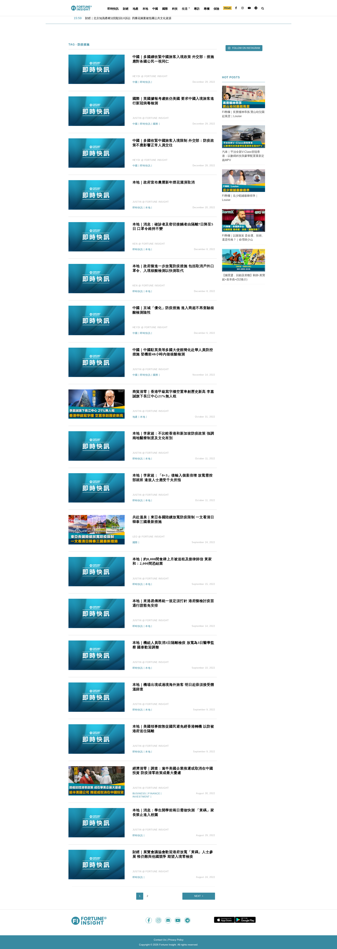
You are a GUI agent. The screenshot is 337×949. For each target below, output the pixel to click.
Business (139, 793)
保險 (216, 8)
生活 (184, 8)
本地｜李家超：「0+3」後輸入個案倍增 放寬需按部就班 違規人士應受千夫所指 (173, 477)
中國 (155, 8)
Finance (154, 793)
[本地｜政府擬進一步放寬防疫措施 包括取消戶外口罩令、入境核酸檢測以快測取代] (96, 278)
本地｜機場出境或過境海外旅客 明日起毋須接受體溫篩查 (173, 687)
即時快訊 (113, 8)
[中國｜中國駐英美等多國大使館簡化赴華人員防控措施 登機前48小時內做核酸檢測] (96, 362)
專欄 (206, 8)
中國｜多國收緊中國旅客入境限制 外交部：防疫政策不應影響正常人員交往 (173, 143)
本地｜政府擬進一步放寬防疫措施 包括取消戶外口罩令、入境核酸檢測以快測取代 (173, 268)
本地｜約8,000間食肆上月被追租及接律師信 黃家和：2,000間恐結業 (172, 561)
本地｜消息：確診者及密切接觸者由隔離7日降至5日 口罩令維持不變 (173, 226)
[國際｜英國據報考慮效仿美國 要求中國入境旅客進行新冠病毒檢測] (96, 110)
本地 (145, 8)
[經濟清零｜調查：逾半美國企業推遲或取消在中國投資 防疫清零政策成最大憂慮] (96, 780)
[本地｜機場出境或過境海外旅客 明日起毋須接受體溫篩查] (96, 696)
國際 (165, 8)
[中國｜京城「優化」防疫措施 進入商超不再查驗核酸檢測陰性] (96, 320)
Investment (141, 796)
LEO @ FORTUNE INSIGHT (149, 536)
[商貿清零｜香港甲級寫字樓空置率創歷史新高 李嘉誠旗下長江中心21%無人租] (96, 403)
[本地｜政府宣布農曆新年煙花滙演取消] (96, 194)
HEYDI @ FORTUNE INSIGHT (150, 76)
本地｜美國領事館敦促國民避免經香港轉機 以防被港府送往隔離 (173, 728)
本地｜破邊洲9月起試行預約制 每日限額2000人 (115, 18)
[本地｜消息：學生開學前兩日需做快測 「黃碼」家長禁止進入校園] (96, 822)
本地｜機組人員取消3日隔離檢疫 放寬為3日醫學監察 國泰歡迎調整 (173, 645)
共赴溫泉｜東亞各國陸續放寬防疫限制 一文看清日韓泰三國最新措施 (173, 519)
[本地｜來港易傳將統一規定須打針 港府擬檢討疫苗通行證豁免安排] (96, 613)
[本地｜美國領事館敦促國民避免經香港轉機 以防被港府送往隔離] (96, 738)
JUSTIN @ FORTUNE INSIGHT (151, 118)
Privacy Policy (175, 939)
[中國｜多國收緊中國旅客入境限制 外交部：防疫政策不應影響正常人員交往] (96, 152)
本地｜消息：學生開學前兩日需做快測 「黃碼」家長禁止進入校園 (173, 812)
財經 (125, 8)
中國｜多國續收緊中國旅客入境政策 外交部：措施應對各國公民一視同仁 (173, 59)
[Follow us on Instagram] (158, 920)
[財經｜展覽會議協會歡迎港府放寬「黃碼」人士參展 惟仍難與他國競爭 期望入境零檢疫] (96, 864)
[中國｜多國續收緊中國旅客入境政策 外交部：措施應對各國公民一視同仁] (96, 69)
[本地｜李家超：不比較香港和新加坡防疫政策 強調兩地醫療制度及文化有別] (96, 445)
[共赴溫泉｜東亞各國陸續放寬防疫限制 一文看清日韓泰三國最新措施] (96, 529)
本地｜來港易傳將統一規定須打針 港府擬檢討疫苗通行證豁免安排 (173, 603)
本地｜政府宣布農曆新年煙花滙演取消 (164, 182)
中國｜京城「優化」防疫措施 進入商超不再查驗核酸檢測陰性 (173, 310)
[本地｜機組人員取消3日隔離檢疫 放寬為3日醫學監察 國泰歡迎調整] (96, 655)
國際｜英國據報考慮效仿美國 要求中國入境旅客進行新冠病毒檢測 (173, 101)
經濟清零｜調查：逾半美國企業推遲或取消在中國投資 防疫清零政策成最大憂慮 (173, 770)
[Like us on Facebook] (149, 920)
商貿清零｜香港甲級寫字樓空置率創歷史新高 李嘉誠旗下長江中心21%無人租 (173, 394)
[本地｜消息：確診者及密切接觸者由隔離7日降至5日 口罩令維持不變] (96, 236)
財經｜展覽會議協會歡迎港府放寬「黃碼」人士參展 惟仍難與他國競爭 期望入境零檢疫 (173, 854)
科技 (175, 8)
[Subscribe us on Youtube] (178, 920)
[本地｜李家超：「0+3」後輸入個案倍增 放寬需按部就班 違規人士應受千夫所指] (96, 487)
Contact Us (160, 939)
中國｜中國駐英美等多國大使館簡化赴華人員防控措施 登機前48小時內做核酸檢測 (173, 352)
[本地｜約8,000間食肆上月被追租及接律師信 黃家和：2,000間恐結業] (96, 571)
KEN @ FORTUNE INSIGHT (149, 243)
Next (197, 896)
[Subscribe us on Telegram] (187, 920)
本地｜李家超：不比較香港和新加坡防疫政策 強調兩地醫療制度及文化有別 (173, 435)
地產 (135, 8)
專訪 (197, 8)
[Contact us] (168, 920)
